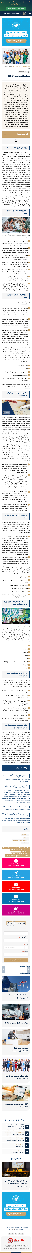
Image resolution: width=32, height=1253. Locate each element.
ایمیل (25, 951)
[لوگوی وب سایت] (25, 14)
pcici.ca (26, 838)
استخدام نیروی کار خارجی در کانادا (19, 850)
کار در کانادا (15, 67)
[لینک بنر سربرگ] (18, 5)
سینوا (13, 1229)
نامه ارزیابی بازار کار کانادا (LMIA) (19, 854)
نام (25, 930)
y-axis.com (25, 843)
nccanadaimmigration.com (20, 840)
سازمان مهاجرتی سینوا (24, 67)
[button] (5, 134)
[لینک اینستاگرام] (22, 1234)
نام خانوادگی (23, 937)
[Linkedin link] (16, 1234)
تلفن (25, 944)
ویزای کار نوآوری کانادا (22, 856)
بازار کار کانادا (25, 852)
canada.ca (25, 835)
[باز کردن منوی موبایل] (30, 13)
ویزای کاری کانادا (10, 856)
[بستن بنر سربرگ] (2, 5)
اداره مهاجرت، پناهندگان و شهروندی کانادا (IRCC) (15, 848)
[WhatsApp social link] (12, 1234)
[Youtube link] (19, 1234)
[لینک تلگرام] (9, 1234)
